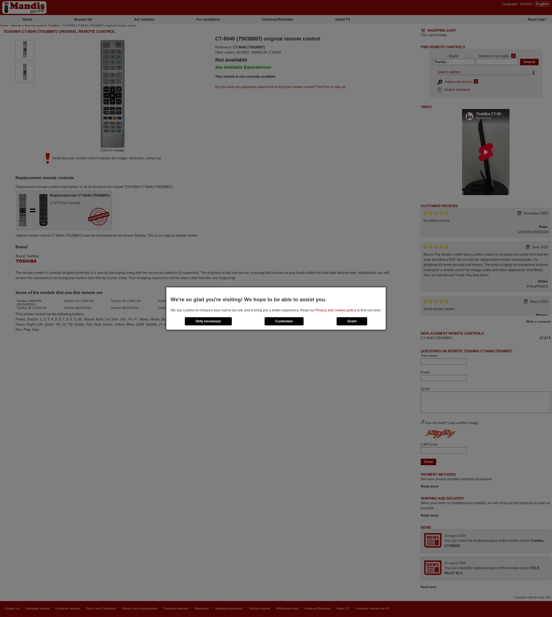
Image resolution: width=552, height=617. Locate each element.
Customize (284, 321)
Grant (351, 321)
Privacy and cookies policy (335, 310)
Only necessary (208, 321)
